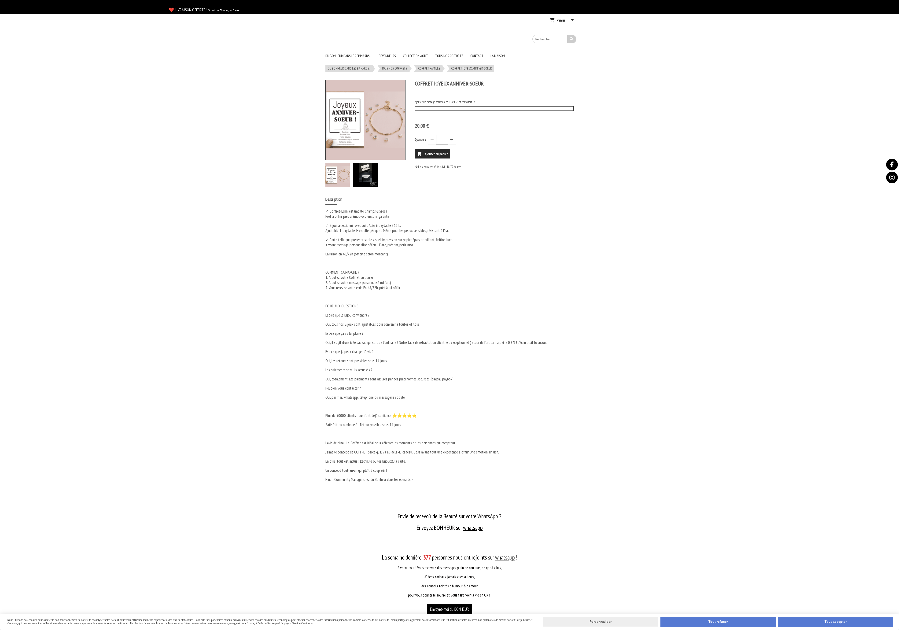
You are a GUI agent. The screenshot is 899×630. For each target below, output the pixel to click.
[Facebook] (892, 164)
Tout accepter (836, 621)
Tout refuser (718, 621)
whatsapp (473, 527)
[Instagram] (892, 177)
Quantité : (420, 140)
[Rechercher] (571, 39)
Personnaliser (601, 621)
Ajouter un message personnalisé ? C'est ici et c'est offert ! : (445, 102)
